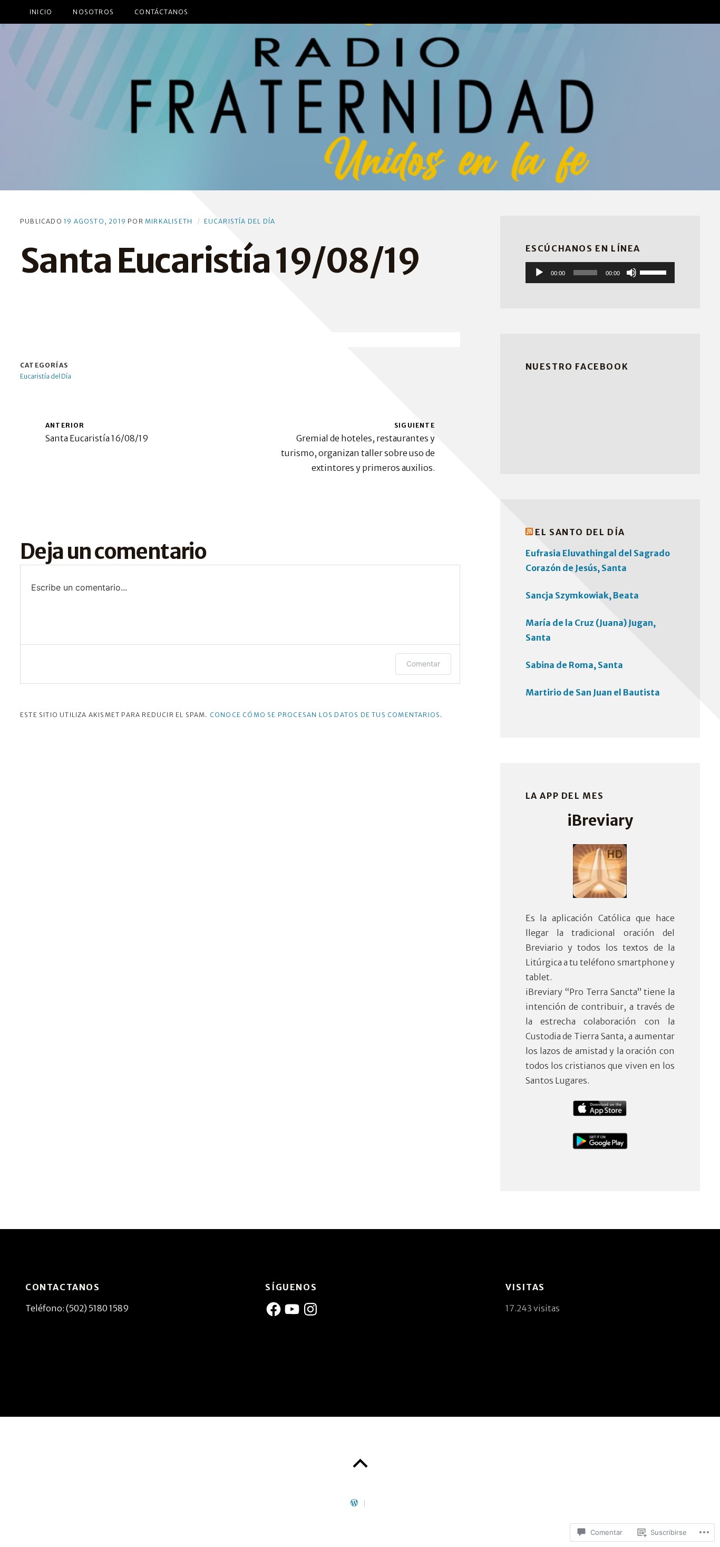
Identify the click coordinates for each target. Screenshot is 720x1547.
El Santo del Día (580, 532)
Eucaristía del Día (240, 221)
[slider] (654, 271)
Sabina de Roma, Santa (574, 665)
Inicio (41, 12)
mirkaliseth (168, 221)
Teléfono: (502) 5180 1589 (77, 1308)
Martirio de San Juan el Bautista (593, 692)
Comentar (423, 663)
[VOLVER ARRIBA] (360, 1464)
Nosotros (93, 12)
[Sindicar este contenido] (529, 532)
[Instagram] (310, 1309)
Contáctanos (161, 12)
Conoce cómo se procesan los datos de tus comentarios (325, 715)
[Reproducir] (539, 272)
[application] (600, 272)
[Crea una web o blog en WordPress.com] (354, 1503)
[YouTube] (292, 1309)
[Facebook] (273, 1309)
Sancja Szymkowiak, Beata (582, 595)
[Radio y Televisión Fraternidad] (360, 107)
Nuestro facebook (577, 366)
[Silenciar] (631, 272)
